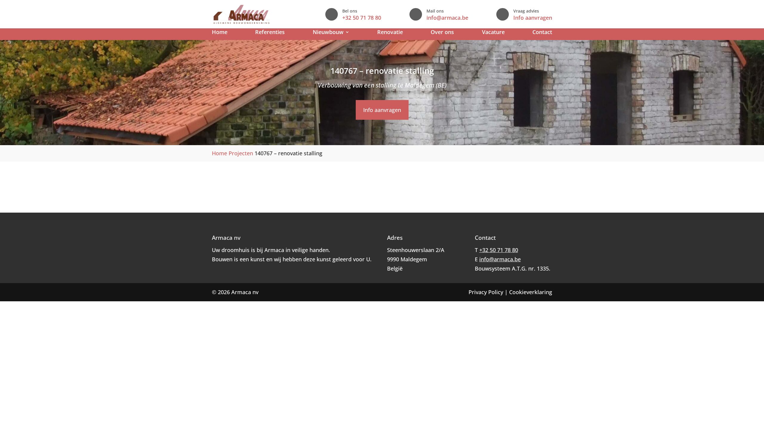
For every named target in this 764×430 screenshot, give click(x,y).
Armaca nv (244, 292)
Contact (542, 33)
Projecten (241, 153)
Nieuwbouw (328, 33)
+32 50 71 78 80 (361, 17)
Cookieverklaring (530, 292)
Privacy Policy (486, 292)
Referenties (270, 33)
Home (219, 33)
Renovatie (390, 33)
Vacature (493, 33)
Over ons (442, 33)
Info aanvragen (532, 17)
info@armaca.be (447, 17)
